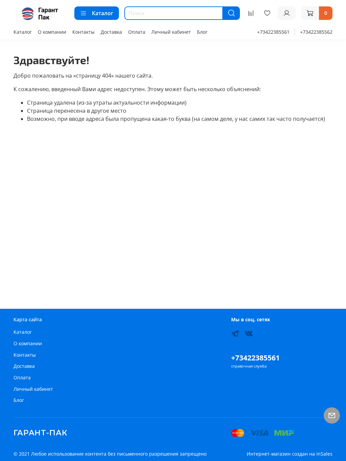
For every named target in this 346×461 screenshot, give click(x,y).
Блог (202, 32)
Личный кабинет (171, 32)
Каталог (102, 13)
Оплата (136, 32)
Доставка (111, 32)
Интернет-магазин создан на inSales (289, 454)
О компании (52, 32)
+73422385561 (273, 32)
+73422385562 (316, 32)
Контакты (83, 32)
